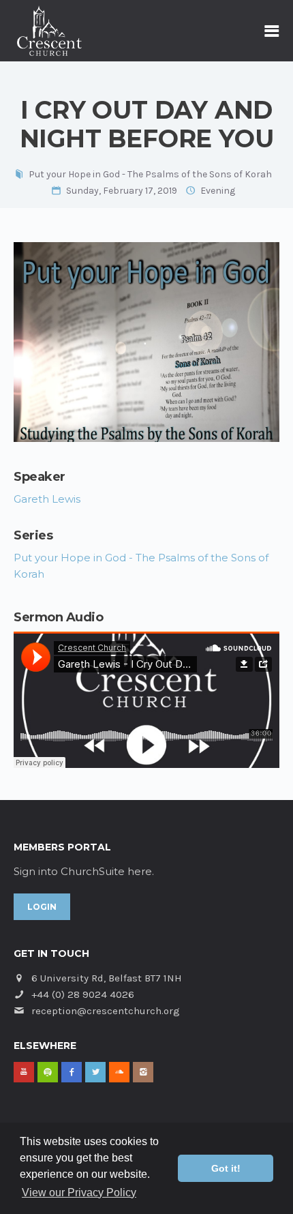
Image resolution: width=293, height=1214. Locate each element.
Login (42, 907)
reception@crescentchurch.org (105, 1011)
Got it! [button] (226, 1168)
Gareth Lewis (47, 498)
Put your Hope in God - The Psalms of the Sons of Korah (150, 174)
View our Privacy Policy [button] (79, 1192)
